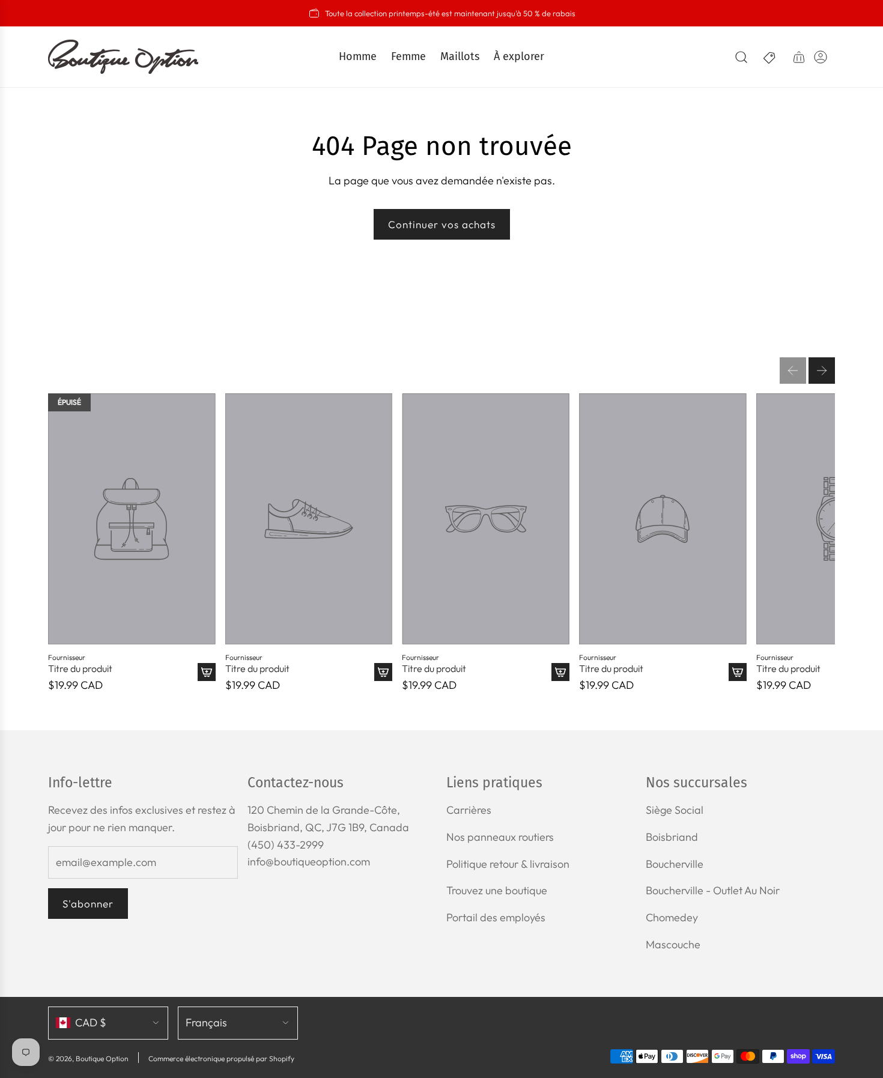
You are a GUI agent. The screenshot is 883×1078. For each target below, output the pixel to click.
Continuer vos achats (442, 224)
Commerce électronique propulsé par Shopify (221, 1058)
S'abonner (88, 903)
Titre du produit (80, 668)
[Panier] (798, 57)
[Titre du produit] (132, 518)
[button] (793, 370)
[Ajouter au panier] (207, 672)
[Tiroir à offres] (770, 57)
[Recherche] (741, 57)
